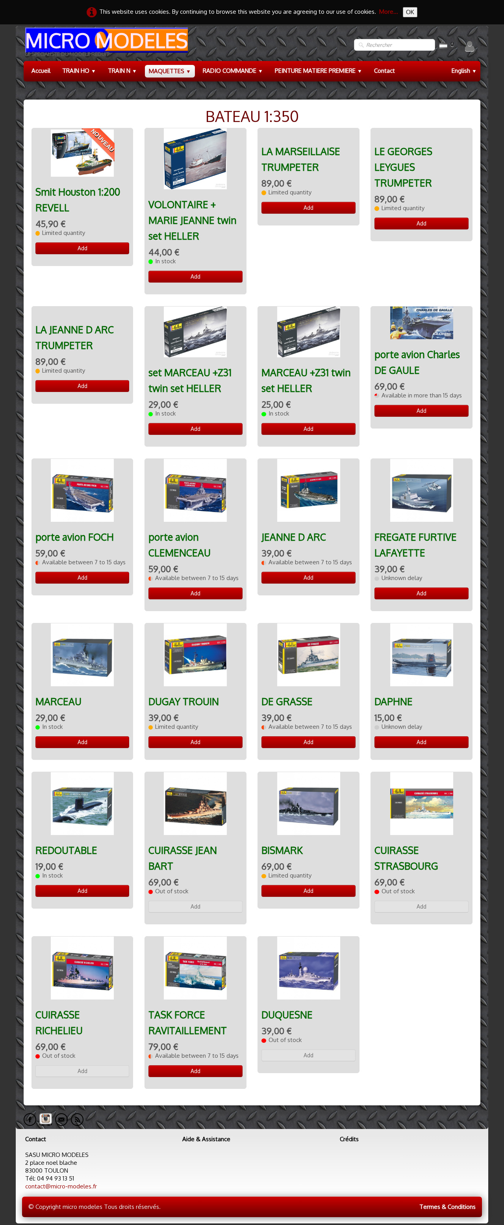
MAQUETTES (170, 71)
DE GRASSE (287, 701)
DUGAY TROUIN (183, 701)
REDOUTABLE (66, 850)
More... (388, 11)
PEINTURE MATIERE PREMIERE (318, 70)
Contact (384, 70)
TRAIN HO (79, 70)
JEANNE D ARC (293, 537)
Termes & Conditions (447, 1206)
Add (82, 248)
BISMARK (282, 850)
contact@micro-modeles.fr (61, 1186)
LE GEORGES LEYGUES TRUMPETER (403, 167)
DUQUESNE (287, 1015)
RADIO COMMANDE (233, 70)
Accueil (41, 70)
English (464, 70)
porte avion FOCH (74, 537)
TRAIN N (122, 70)
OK (410, 12)
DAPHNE (393, 701)
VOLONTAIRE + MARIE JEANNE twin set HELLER (192, 220)
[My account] (469, 46)
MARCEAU (58, 701)
